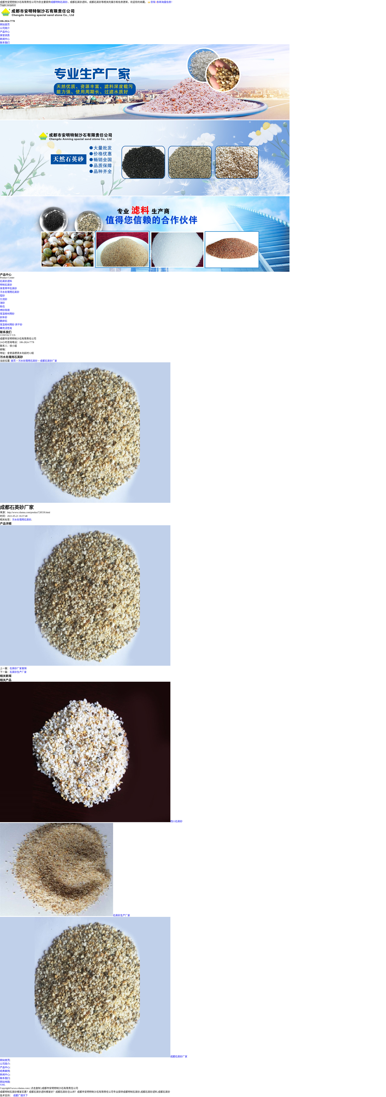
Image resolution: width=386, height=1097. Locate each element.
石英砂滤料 (6, 281)
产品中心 (5, 31)
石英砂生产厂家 (18, 672)
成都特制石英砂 (59, 2)
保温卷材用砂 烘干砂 (11, 324)
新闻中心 (5, 39)
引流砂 (3, 299)
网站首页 (5, 24)
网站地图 (5, 1082)
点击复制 (36, 1088)
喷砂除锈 (5, 310)
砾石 (2, 306)
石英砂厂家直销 (18, 668)
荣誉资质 (5, 35)
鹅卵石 (3, 321)
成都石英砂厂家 (48, 360)
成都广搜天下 (20, 1095)
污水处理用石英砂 (9, 292)
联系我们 (5, 42)
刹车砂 (3, 317)
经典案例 (5, 1071)
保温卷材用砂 (7, 313)
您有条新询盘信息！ (162, 2)
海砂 (2, 303)
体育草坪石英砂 (8, 288)
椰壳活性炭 (6, 328)
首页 (13, 360)
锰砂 (2, 295)
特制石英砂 (6, 284)
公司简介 (5, 28)
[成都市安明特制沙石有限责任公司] (37, 17)
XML (2, 1084)
